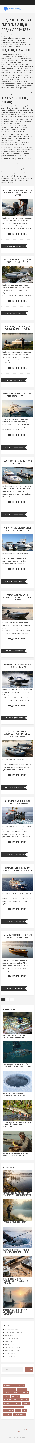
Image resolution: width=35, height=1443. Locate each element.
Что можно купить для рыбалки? (15, 1222)
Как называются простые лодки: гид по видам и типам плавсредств (17, 936)
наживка (26, 1403)
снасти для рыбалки (10, 1400)
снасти (6, 1396)
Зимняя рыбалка (11, 1341)
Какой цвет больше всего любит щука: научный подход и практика (17, 1036)
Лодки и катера (10, 1344)
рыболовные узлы (18, 1385)
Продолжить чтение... (17, 233)
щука (5, 1407)
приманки (15, 1396)
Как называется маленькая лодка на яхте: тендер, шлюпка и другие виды (17, 395)
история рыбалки (19, 1414)
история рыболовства (11, 1392)
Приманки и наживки (12, 1350)
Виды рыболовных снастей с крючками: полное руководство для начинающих (16, 1281)
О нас (9, 1428)
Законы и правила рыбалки (14, 1347)
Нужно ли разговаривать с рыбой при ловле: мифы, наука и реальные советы (17, 1065)
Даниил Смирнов (19, 246)
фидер (18, 1410)
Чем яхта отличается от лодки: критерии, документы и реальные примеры (17, 529)
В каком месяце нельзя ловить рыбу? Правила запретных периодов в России (17, 1194)
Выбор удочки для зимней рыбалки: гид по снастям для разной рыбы (16, 1251)
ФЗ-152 (28, 1429)
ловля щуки (21, 1389)
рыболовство (16, 1403)
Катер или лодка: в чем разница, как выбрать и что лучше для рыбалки (17, 328)
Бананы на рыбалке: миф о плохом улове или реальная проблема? (15, 1154)
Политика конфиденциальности (14, 1429)
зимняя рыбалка (9, 1389)
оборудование (8, 1410)
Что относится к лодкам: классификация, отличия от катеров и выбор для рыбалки (17, 733)
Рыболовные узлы (11, 1338)
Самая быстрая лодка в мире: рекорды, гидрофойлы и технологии (18, 665)
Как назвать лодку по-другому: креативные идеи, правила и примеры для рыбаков (17, 597)
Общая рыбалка (10, 1356)
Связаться (17, 1431)
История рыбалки (11, 1329)
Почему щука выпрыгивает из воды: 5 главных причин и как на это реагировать (17, 1124)
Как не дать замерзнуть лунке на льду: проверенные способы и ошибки (17, 1094)
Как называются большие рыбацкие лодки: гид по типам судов (17, 802)
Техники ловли (10, 1353)
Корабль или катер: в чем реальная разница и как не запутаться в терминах (17, 869)
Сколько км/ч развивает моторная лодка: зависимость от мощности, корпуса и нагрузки (17, 192)
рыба (24, 1410)
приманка (7, 1414)
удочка (6, 1403)
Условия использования (20, 1428)
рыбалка (7, 1385)
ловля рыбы (24, 1400)
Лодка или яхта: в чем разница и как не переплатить (17, 462)
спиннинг (24, 1392)
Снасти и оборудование (14, 1332)
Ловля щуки (9, 1335)
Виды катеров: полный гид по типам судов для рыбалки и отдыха (17, 261)
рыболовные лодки (16, 1407)
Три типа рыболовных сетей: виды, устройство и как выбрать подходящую (16, 1312)
